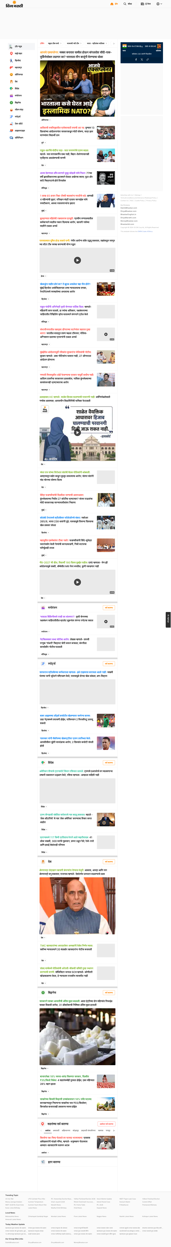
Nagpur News (101, 1216)
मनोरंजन (44, 631)
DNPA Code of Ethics (145, 231)
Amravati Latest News (13, 1219)
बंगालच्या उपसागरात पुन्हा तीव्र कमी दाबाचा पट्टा (153, 1228)
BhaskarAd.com (127, 224)
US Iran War (9, 1199)
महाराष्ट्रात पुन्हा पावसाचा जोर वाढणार (107, 1231)
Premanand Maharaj (149, 1205)
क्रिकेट (44, 299)
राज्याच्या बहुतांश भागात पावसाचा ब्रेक (130, 1228)
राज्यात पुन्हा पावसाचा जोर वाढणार (37, 1228)
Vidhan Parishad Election (151, 1199)
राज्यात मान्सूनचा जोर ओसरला (59, 1228)
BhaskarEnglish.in (128, 214)
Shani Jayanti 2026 (58, 1202)
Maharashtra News (12, 1216)
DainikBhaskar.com (129, 208)
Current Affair (147, 1202)
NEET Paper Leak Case (128, 1199)
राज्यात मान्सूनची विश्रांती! (81, 1228)
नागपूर (108, 1130)
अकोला (47, 1130)
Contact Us (124, 201)
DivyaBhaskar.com (128, 211)
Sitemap (137, 195)
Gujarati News (102, 1208)
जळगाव (100, 1130)
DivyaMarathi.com (128, 218)
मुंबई (42, 210)
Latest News (32, 1208)
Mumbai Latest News (58, 1216)
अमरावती (56, 1130)
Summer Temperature (35, 1202)
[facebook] (100, 120)
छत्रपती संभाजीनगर (88, 1130)
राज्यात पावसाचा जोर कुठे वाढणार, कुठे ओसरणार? (16, 1231)
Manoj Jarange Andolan (13, 1202)
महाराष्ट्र (44, 233)
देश (42, 165)
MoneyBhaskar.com (129, 221)
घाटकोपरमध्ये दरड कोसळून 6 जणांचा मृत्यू (130, 1231)
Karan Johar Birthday (12, 1208)
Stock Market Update (104, 1199)
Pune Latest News (80, 1216)
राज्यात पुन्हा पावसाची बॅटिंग (81, 1231)
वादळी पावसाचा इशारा (34, 1234)
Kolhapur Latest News (150, 1216)
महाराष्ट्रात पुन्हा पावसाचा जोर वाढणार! (15, 1228)
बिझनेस (43, 1068)
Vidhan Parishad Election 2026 (84, 1199)
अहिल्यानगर (66, 1130)
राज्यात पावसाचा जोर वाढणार (58, 1231)
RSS (131, 201)
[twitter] (106, 120)
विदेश (43, 806)
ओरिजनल (44, 120)
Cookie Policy (140, 201)
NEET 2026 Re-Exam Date (14, 1205)
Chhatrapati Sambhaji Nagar (38, 1216)
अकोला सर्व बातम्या (106, 1124)
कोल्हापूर (76, 1130)
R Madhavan (124, 1205)
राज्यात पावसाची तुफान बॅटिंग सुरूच (106, 1234)
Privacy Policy (151, 201)
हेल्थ (42, 276)
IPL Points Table (79, 1205)
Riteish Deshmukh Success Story (84, 1202)
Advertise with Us (127, 195)
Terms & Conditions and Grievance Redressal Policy (139, 198)
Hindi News (78, 1208)
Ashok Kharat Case (103, 1202)
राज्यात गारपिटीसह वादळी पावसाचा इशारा (62, 1234)
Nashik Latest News (127, 1216)
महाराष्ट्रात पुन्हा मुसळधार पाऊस (128, 1234)
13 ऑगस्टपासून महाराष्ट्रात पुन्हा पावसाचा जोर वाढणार (16, 1234)
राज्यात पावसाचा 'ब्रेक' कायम (105, 1228)
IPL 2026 (100, 1205)
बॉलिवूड (44, 188)
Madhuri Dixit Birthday (59, 1208)
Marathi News (56, 1205)
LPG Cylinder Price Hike (36, 1199)
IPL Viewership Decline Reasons (62, 1199)
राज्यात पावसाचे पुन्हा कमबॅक (150, 1231)
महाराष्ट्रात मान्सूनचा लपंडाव (35, 1231)
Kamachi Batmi (125, 1202)
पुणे (42, 142)
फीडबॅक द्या (168, 618)
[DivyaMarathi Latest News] (14, 6)
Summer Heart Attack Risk (37, 1205)
